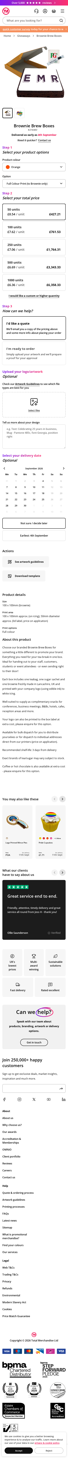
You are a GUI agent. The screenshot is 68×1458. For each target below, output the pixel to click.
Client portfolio (11, 1156)
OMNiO (7, 1149)
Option (6, 176)
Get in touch (34, 1042)
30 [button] (25, 505)
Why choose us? (12, 1125)
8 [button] (16, 487)
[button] (34, 20)
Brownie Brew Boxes (49, 36)
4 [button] (43, 480)
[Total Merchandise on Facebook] (4, 1099)
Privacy (6, 1281)
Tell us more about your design (21, 422)
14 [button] (7, 493)
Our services (10, 1252)
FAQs (5, 1213)
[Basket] (54, 11)
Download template (27, 576)
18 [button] (43, 493)
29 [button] (16, 505)
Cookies (7, 1309)
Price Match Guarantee (16, 1316)
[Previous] (54, 799)
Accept (18, 1450)
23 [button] (25, 499)
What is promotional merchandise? (14, 1236)
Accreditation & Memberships (11, 1140)
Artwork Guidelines (27, 384)
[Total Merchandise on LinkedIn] (64, 1099)
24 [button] (34, 499)
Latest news (9, 1220)
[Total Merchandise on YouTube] (49, 1099)
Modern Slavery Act (14, 1302)
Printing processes (13, 1206)
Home (7, 36)
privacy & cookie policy (47, 1442)
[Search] (61, 20)
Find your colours (13, 1245)
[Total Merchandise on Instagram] (19, 1099)
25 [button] (43, 499)
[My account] (45, 11)
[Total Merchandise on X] (34, 1099)
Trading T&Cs (10, 1274)
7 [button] (7, 487)
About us (7, 1118)
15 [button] (16, 493)
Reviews (7, 1163)
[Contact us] (36, 11)
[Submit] (61, 1088)
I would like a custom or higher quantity (34, 296)
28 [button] (7, 505)
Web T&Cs (8, 1267)
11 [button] (43, 487)
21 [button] (7, 499)
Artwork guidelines (13, 1199)
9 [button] (25, 487)
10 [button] (34, 487)
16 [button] (25, 493)
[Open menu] (62, 11)
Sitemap (7, 1227)
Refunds (7, 1288)
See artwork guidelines (29, 562)
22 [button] (16, 499)
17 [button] (34, 493)
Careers (7, 1170)
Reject (49, 1450)
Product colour (11, 160)
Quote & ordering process (18, 1193)
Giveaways (23, 36)
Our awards (9, 1132)
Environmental (11, 1295)
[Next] (62, 799)
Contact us (44, 140)
